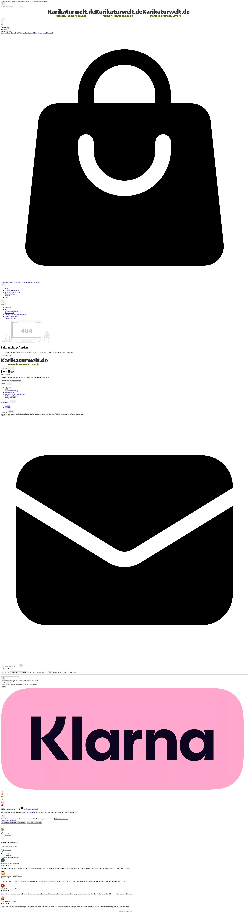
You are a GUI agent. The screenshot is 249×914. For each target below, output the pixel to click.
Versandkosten (33, 812)
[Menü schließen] (9, 28)
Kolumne (7, 406)
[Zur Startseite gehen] (95, 17)
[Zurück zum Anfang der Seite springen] (3, 816)
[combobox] (10, 7)
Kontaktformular (16, 381)
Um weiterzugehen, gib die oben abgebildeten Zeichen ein (19, 681)
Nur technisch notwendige (9, 822)
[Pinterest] (6, 372)
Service (3, 384)
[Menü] (3, 4)
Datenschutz (4, 820)
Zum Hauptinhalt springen (9, 1)
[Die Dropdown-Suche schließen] (22, 7)
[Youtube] (4, 372)
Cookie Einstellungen (11, 316)
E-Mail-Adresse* (6, 416)
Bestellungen (29, 33)
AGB (6, 309)
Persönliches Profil (13, 33)
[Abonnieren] (21, 665)
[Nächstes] (3, 301)
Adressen (22, 33)
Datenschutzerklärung (11, 311)
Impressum (8, 307)
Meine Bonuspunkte (39, 33)
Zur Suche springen (23, 1)
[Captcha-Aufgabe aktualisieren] (3, 678)
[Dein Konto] (1, 26)
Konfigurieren (21, 822)
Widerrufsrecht (9, 313)
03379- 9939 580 (27, 377)
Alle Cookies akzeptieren (34, 822)
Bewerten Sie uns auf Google (10, 857)
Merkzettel (49, 33)
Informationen (5, 402)
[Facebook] (2, 372)
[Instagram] (9, 372)
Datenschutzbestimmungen (18, 672)
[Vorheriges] (3, 284)
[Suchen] (20, 7)
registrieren (7, 31)
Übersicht (4, 33)
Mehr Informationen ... (61, 819)
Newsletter (8, 407)
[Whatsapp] (12, 372)
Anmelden (4, 29)
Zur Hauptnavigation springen (39, 1)
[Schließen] (2, 826)
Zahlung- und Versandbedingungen (15, 314)
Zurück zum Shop (6, 355)
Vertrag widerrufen (10, 318)
